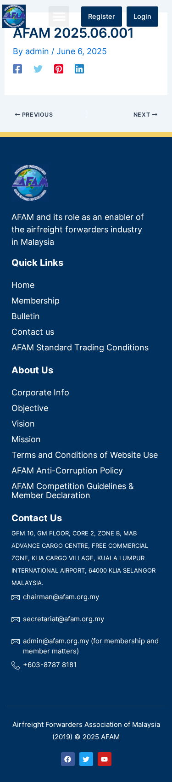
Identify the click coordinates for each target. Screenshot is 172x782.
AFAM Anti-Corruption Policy (67, 470)
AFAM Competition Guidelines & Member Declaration (72, 490)
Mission (26, 439)
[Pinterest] (58, 68)
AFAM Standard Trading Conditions (80, 347)
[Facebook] (17, 68)
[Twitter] (38, 68)
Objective (29, 408)
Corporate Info (40, 392)
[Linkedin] (79, 68)
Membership (35, 300)
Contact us (32, 332)
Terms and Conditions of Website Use (84, 455)
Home (22, 285)
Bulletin (25, 316)
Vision (23, 423)
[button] (59, 16)
